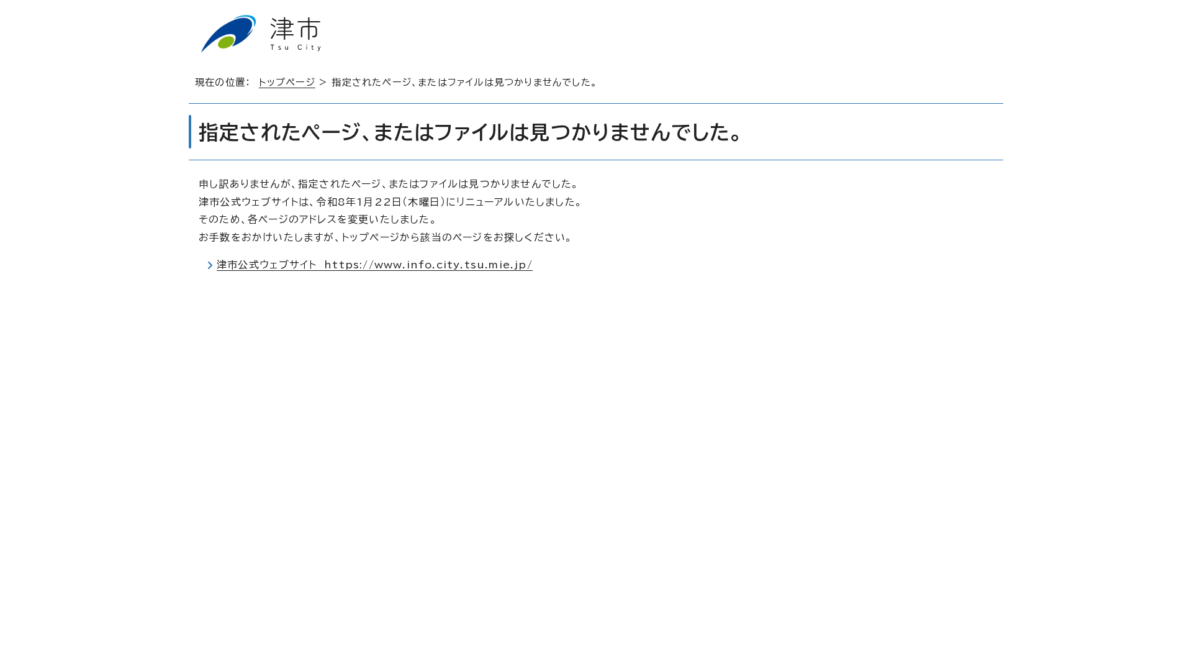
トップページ (287, 82)
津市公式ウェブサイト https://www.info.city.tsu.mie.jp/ (375, 265)
